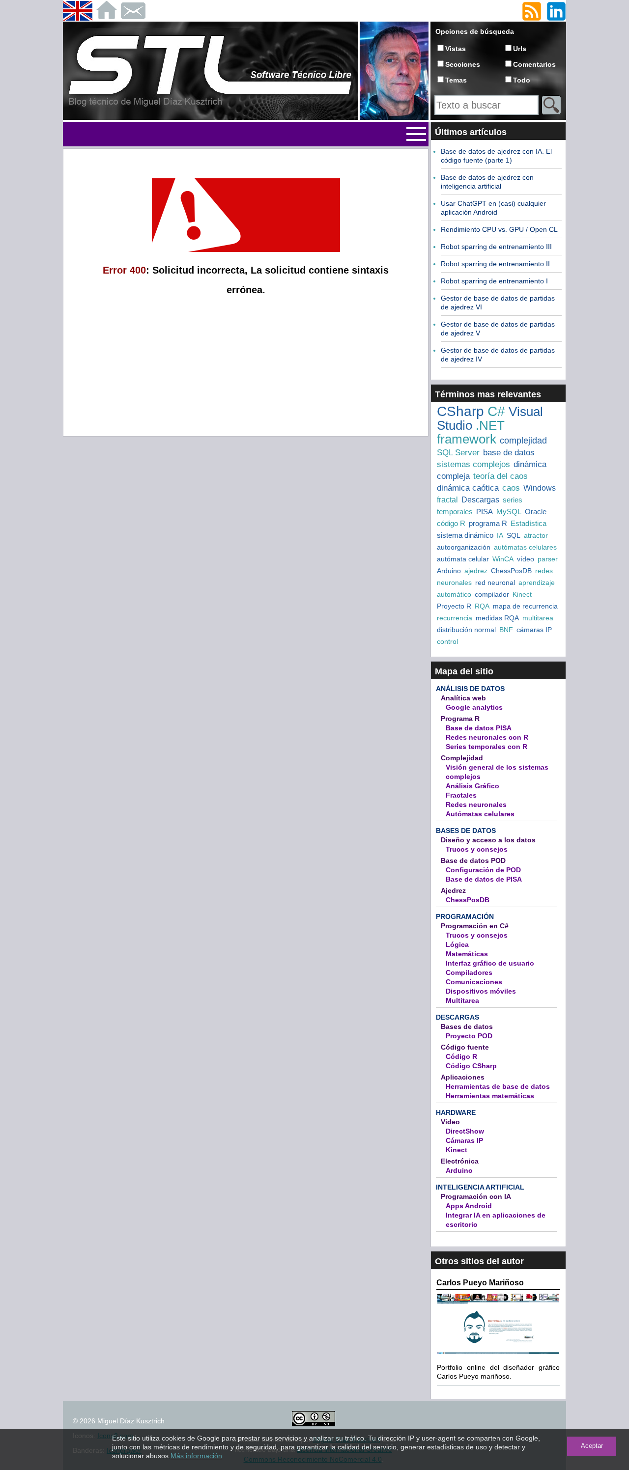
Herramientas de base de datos (498, 1086)
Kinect (522, 594)
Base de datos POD (473, 860)
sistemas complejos (473, 464)
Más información (196, 1456)
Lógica (457, 944)
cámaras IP (534, 630)
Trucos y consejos (477, 849)
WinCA (503, 559)
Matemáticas (467, 954)
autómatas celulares (525, 547)
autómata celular (463, 559)
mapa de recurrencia (525, 606)
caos (511, 488)
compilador (492, 594)
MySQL (508, 511)
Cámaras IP (464, 1140)
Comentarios (534, 64)
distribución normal (466, 630)
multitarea (537, 618)
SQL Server (458, 452)
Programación (465, 916)
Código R (461, 1056)
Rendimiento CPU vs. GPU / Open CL (499, 229)
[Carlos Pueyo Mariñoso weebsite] (498, 1353)
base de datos (509, 452)
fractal (447, 500)
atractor (536, 535)
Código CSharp (471, 1066)
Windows (539, 488)
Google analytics (474, 707)
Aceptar (592, 1445)
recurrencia (454, 618)
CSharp (460, 411)
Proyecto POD (469, 1036)
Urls (519, 49)
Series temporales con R (486, 746)
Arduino (449, 571)
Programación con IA (476, 1196)
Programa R (460, 718)
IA (500, 535)
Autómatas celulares (480, 814)
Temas (456, 80)
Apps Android (469, 1206)
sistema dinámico (465, 535)
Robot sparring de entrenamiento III (496, 246)
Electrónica (460, 1161)
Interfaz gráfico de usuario (490, 963)
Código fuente (465, 1047)
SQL (513, 535)
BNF (506, 630)
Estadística (528, 523)
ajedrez (475, 571)
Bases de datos (466, 830)
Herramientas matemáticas (490, 1096)
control (447, 641)
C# (496, 411)
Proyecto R (454, 606)
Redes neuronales (476, 804)
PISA (484, 511)
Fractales (461, 795)
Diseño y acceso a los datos (488, 840)
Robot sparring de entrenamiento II (495, 264)
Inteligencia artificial (480, 1187)
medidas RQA (497, 618)
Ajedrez (453, 890)
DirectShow (465, 1131)
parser (548, 559)
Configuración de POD (483, 870)
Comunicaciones (474, 982)
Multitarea (462, 1000)
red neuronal (495, 582)
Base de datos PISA (479, 728)
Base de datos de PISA (484, 879)
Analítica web (463, 698)
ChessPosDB (511, 571)
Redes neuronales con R (487, 737)
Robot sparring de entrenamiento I (494, 281)
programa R (488, 523)
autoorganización (463, 547)
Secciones (462, 64)
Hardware (456, 1112)
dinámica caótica (468, 488)
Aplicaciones (463, 1077)
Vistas (455, 49)
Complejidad (462, 758)
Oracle (535, 511)
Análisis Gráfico (472, 786)
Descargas (480, 500)
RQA (482, 606)
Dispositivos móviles (481, 991)
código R (451, 523)
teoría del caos (500, 476)
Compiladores (469, 972)
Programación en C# (475, 926)
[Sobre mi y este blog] (394, 118)
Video (450, 1122)
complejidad (523, 440)
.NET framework (471, 432)
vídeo (525, 559)
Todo (521, 80)
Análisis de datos (470, 689)
